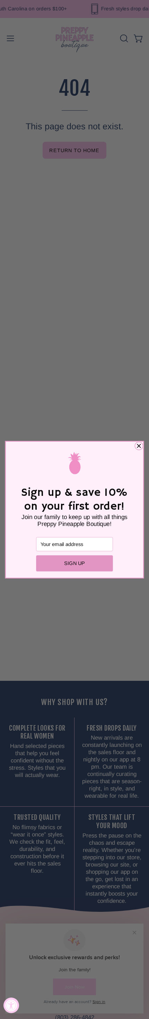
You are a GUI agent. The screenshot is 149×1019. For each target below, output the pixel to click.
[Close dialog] (139, 446)
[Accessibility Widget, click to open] (11, 1005)
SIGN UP (74, 563)
